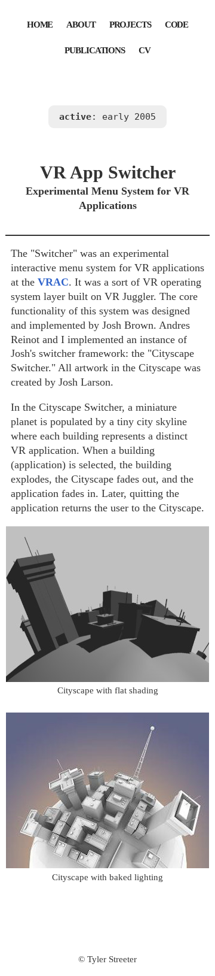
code (177, 23)
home (40, 23)
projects (130, 23)
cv (144, 49)
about (80, 23)
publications (94, 49)
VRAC (53, 282)
